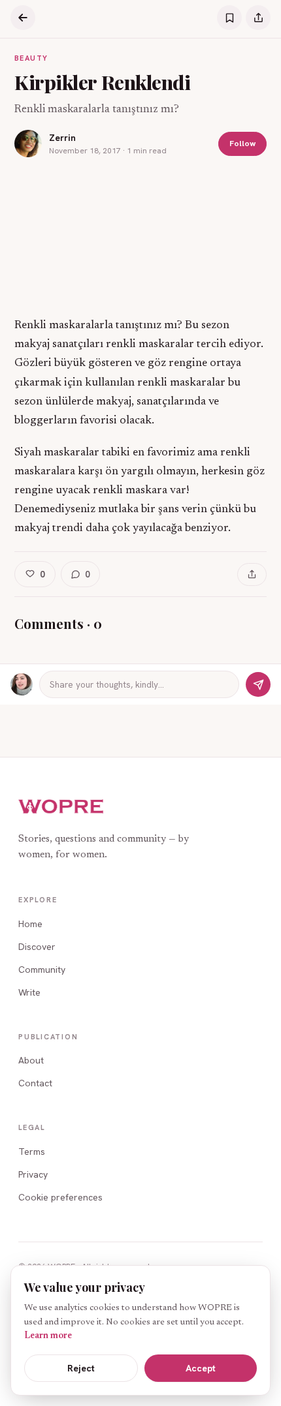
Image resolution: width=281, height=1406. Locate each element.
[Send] (258, 684)
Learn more (48, 1336)
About (31, 1060)
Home (30, 924)
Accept (201, 1368)
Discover (37, 947)
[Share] (258, 17)
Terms (31, 1151)
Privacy (33, 1174)
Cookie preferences (60, 1197)
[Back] (22, 17)
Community (41, 969)
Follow (242, 143)
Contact (35, 1083)
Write (29, 992)
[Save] (229, 17)
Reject (81, 1368)
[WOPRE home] (61, 806)
